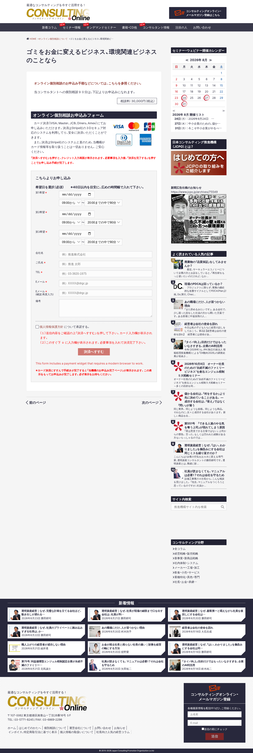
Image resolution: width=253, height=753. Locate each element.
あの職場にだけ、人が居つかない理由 (204, 304)
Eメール (41, 281)
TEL (39, 272)
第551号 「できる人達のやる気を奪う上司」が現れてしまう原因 (204, 425)
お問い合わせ (202, 27)
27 (206, 98)
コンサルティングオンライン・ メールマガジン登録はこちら (203, 13)
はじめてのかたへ (30, 728)
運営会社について (80, 728)
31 (184, 104)
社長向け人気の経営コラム (113, 732)
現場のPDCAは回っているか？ (203, 284)
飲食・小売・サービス (187, 572)
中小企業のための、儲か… (197, 123)
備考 (38, 301)
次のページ (150, 402)
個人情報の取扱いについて (76, 732)
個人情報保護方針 (51, 326)
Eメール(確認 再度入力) (45, 292)
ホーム (12, 728)
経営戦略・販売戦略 (186, 553)
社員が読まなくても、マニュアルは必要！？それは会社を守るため (204, 473)
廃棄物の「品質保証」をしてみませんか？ (205, 264)
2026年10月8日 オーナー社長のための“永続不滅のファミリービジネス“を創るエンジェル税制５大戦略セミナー (201, 369)
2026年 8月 (198, 59)
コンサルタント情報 (156, 27)
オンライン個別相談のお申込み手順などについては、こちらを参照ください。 (88, 83)
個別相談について (55, 728)
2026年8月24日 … (194, 119)
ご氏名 (41, 262)
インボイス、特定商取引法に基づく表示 (32, 732)
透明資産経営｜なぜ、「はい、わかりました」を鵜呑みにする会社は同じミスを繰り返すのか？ (204, 449)
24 (184, 98)
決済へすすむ (94, 352)
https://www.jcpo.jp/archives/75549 (194, 192)
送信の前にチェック (215, 729)
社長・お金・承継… (185, 582)
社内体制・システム (186, 563)
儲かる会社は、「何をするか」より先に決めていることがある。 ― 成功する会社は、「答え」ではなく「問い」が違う (201, 399)
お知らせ (119, 728)
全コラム (180, 549)
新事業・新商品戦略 (186, 558)
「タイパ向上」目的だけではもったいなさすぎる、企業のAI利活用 (205, 344)
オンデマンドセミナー (101, 27)
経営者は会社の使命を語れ (201, 324)
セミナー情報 (72, 27)
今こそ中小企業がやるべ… (198, 128)
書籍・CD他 (129, 27)
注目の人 (181, 27)
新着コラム (49, 27)
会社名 (39, 253)
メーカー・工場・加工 (187, 567)
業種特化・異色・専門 (187, 577)
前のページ (37, 402)
